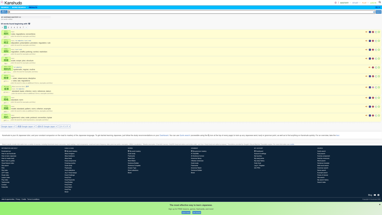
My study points (259, 158)
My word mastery (135, 151)
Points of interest (322, 175)
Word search (321, 161)
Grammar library (196, 158)
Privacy (18, 199)
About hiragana (69, 153)
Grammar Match (196, 168)
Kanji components (70, 161)
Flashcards (68, 168)
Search (378, 12)
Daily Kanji (257, 163)
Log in (256, 165)
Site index (4, 170)
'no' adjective (19, 40)
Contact (3, 184)
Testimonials (5, 182)
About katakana (70, 156)
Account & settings (260, 153)
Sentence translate (323, 163)
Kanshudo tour (6, 151)
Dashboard (164, 135)
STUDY (355, 2)
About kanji (68, 158)
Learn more (186, 213)
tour (337, 135)
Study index (5, 175)
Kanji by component (323, 156)
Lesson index (5, 177)
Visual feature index (7, 163)
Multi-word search (323, 165)
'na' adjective (18, 67)
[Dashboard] (335, 2)
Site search (5, 165)
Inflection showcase (197, 161)
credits (292, 144)
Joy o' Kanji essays (71, 173)
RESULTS (33, 7)
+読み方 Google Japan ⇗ (47, 126)
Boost (66, 192)
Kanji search (321, 153)
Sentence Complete (134, 165)
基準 (27, 86)
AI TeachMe (195, 153)
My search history (322, 180)
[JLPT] (338, 2)
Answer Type (132, 168)
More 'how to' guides (8, 161)
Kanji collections (70, 170)
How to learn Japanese (8, 156)
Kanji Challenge (70, 175)
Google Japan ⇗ (8, 126)
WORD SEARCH (19, 7)
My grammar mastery (199, 151)
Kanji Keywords (70, 180)
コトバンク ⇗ (64, 126)
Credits (23, 199)
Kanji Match (68, 187)
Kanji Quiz (68, 177)
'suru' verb (27, 40)
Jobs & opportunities (7, 199)
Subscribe (4, 187)
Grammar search (322, 168)
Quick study (68, 165)
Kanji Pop (68, 189)
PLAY (364, 2)
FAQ (2, 168)
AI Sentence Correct (197, 156)
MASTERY (344, 2)
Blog (370, 194)
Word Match (132, 161)
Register (262, 165)
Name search (321, 170)
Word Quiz (131, 158)
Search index (321, 182)
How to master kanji (7, 158)
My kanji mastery (71, 151)
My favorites (258, 156)
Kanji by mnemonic (323, 158)
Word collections (133, 170)
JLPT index (5, 173)
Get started (196, 213)
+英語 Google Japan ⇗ (26, 126)
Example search (322, 173)
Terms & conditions (33, 199)
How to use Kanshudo (8, 153)
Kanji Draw (68, 184)
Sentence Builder (133, 163)
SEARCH (5, 7)
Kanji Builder (69, 182)
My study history (259, 161)
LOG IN (373, 2)
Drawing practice (70, 163)
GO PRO (257, 168)
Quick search (185, 135)
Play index (4, 180)
